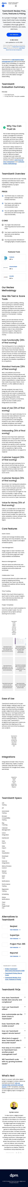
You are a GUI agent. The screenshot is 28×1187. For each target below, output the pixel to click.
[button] (14, 999)
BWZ (21, 1181)
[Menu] (16, 6)
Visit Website (15, 34)
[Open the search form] (3, 6)
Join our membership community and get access (12, 1084)
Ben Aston (15, 40)
